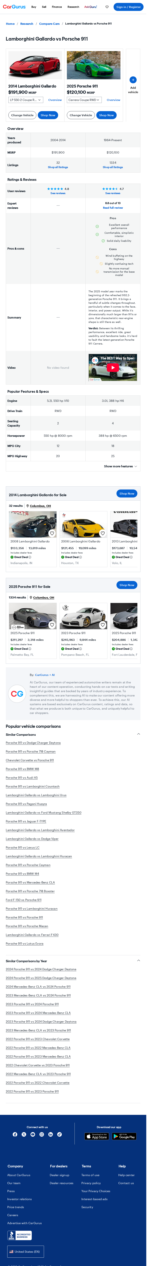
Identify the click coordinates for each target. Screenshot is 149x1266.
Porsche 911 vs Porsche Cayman (28, 865)
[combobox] (25, 1251)
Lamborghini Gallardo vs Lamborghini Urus (36, 795)
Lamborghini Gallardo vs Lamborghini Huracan (39, 856)
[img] (30, 557)
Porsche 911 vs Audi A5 (22, 777)
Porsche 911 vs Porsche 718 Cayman (31, 751)
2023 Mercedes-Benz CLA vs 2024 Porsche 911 (38, 995)
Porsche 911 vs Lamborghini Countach (33, 786)
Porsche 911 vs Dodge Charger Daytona (33, 742)
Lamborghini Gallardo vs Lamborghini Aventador (40, 830)
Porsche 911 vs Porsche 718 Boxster (30, 891)
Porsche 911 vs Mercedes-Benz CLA (30, 882)
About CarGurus (18, 1175)
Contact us (126, 1183)
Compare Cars (49, 23)
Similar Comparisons (21, 735)
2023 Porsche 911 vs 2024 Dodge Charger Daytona (41, 1021)
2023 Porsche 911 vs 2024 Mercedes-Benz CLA (38, 1012)
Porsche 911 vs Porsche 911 (24, 917)
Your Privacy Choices (95, 1191)
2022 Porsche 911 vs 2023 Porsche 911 (32, 1091)
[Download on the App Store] (96, 1137)
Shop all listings (58, 167)
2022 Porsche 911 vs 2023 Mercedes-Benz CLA (38, 1056)
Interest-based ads (94, 1199)
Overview (55, 99)
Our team (14, 1183)
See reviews (58, 193)
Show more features (118, 466)
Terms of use (90, 1175)
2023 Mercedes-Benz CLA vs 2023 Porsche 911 (38, 1030)
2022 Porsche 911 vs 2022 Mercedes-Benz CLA (38, 1047)
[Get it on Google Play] (124, 1137)
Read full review (113, 207)
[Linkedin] (50, 1135)
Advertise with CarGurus (24, 1223)
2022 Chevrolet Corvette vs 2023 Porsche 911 (38, 1065)
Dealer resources (61, 1183)
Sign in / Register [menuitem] (128, 7)
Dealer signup (59, 1175)
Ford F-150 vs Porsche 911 (23, 899)
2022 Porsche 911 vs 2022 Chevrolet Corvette (38, 1082)
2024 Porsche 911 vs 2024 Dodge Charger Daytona (41, 969)
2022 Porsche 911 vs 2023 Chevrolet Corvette (38, 1039)
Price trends (15, 1207)
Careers (12, 1215)
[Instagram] (41, 1135)
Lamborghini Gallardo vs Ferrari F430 (32, 934)
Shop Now (48, 115)
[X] (24, 1135)
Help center (126, 1175)
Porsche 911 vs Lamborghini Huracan (32, 908)
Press (11, 1191)
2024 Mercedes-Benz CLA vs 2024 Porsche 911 (38, 986)
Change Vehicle (22, 115)
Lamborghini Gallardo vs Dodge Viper (32, 838)
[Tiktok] (59, 1135)
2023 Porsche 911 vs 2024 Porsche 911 (32, 1004)
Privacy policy (91, 1183)
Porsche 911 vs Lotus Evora (24, 943)
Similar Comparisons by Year (26, 961)
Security (87, 1207)
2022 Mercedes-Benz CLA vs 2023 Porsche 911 (38, 1074)
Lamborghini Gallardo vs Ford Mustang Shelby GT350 (43, 812)
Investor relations (19, 1199)
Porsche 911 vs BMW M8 (22, 769)
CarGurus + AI (45, 674)
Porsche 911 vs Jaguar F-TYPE (26, 821)
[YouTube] (33, 1135)
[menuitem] (34, 7)
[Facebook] (15, 1135)
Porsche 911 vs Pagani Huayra (26, 803)
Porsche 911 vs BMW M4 (22, 873)
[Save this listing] (52, 533)
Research (26, 23)
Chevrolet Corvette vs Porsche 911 (30, 760)
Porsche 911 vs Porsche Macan (27, 926)
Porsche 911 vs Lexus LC (23, 847)
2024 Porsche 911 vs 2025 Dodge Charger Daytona (41, 978)
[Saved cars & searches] (107, 7)
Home (10, 23)
